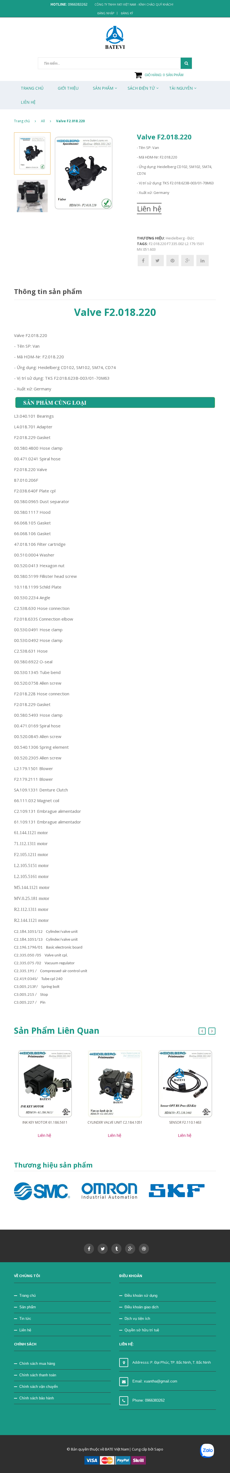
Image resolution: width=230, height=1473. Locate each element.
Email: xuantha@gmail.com (154, 1381)
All (43, 121)
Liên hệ (25, 1330)
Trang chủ (32, 88)
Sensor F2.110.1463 (185, 1122)
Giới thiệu (68, 88)
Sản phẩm (27, 1307)
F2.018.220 (157, 243)
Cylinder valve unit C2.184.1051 (115, 1122)
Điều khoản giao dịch (141, 1307)
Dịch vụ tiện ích (137, 1318)
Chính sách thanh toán (37, 1375)
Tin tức (25, 1318)
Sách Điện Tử (141, 88)
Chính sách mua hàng (37, 1363)
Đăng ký (127, 13)
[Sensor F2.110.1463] (185, 1083)
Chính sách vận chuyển (38, 1386)
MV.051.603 (146, 249)
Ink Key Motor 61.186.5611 (45, 1122)
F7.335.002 (175, 243)
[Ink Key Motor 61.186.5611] (45, 1083)
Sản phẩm (103, 88)
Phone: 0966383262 (148, 1400)
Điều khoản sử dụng (141, 1295)
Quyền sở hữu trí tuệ (142, 1330)
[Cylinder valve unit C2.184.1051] (115, 1083)
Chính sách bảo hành (36, 1398)
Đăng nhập (105, 13)
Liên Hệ (28, 102)
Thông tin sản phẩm (48, 291)
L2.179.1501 (194, 243)
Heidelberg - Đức (180, 238)
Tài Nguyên (181, 88)
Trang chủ (27, 1295)
